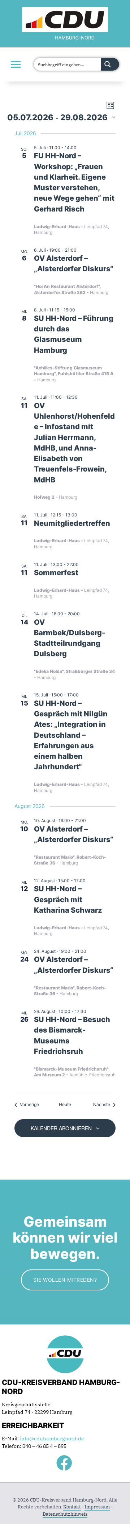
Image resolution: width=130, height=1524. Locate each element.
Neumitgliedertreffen (72, 523)
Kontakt (72, 1507)
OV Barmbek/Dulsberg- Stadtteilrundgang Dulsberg (69, 638)
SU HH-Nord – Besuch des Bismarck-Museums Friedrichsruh (72, 1035)
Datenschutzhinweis (65, 1514)
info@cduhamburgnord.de (52, 1438)
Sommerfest (56, 572)
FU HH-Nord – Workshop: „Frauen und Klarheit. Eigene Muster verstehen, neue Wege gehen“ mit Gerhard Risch (74, 182)
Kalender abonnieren (61, 1128)
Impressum (97, 1507)
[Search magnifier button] (110, 64)
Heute (65, 1104)
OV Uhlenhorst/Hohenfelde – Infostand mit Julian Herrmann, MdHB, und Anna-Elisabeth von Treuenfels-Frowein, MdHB (74, 442)
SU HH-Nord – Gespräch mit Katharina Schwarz (68, 899)
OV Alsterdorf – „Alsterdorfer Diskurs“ (73, 263)
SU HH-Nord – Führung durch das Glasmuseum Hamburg (73, 334)
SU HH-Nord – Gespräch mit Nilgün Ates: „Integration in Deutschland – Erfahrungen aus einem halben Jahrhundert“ (71, 735)
